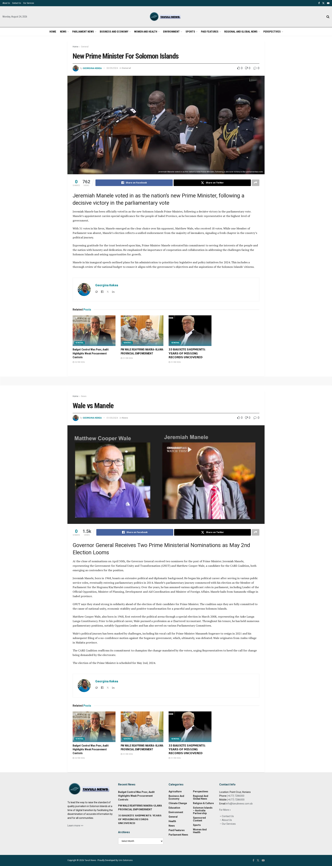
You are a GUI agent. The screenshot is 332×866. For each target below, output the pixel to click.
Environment (171, 31)
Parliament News (83, 31)
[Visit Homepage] (166, 17)
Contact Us (16, 3)
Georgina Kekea (92, 68)
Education (174, 807)
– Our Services (227, 823)
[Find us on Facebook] (319, 3)
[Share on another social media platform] (255, 182)
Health (172, 821)
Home (52, 31)
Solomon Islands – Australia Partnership (203, 810)
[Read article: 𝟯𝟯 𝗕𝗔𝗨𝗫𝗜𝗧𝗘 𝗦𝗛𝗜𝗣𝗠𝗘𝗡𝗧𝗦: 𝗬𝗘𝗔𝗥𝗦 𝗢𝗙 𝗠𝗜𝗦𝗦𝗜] (190, 330)
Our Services (28, 3)
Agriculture (175, 791)
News (63, 31)
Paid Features (209, 31)
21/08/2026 (127, 358)
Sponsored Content (199, 819)
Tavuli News (90, 860)
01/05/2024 (112, 417)
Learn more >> (75, 825)
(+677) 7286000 (235, 795)
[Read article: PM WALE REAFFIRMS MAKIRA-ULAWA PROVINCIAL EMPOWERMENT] (142, 330)
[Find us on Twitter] (323, 3)
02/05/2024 (112, 68)
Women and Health (145, 31)
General (85, 46)
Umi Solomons (126, 860)
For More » (225, 809)
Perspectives (272, 31)
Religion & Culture (203, 803)
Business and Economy (114, 31)
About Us (6, 3)
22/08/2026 (79, 362)
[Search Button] (327, 16)
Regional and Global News (240, 31)
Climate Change (178, 803)
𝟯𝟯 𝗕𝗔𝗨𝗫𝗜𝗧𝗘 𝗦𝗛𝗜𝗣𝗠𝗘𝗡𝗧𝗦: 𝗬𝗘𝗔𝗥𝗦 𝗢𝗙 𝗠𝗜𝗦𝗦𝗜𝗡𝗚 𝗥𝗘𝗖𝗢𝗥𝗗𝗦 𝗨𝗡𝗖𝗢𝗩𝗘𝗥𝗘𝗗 (187, 353)
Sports (190, 31)
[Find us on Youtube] (328, 3)
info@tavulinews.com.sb (239, 803)
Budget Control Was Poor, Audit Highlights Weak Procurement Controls (90, 353)
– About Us (225, 820)
